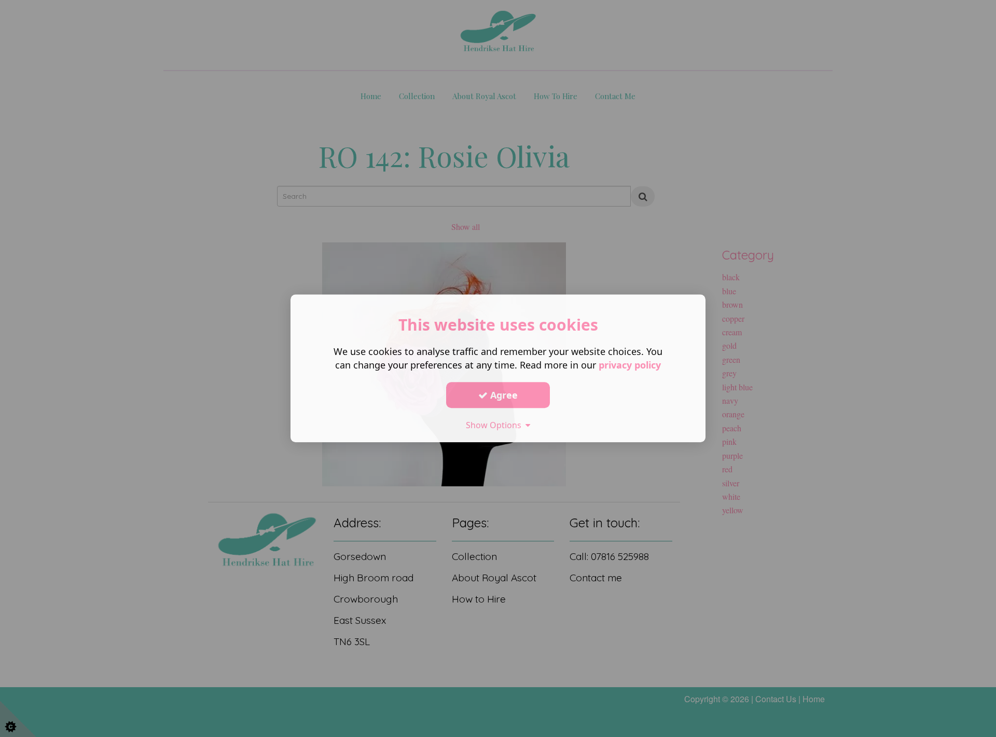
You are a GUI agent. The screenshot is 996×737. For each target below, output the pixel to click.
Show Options (495, 425)
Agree (503, 395)
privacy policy (630, 365)
